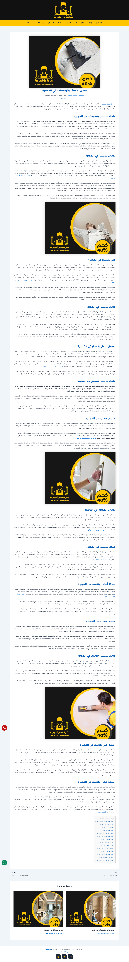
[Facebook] (70, 956)
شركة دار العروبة (107, 104)
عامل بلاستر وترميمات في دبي (101, 559)
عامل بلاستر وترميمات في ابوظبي (95, 530)
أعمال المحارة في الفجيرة (107, 842)
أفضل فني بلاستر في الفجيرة (106, 857)
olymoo (48, 949)
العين (82, 23)
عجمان (60, 23)
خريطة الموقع (64, 952)
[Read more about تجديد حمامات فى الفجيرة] (38, 909)
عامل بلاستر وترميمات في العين (86, 438)
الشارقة (68, 23)
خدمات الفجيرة (111, 934)
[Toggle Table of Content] (111, 818)
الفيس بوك (102, 812)
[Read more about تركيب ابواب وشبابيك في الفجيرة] (91, 909)
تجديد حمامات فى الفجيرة (53, 930)
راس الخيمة (40, 23)
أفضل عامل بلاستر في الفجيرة (105, 833)
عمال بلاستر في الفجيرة (107, 845)
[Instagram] (58, 956)
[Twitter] (64, 956)
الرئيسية (98, 23)
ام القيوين (50, 23)
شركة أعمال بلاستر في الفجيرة (105, 848)
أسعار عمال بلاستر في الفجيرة (105, 860)
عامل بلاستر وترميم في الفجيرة (105, 836)
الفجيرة (29, 23)
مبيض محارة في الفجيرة (107, 839)
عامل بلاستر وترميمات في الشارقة (53, 366)
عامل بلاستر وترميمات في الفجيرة (104, 821)
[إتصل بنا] (4, 728)
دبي (76, 23)
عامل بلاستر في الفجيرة (107, 830)
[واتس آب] (4, 862)
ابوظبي (89, 23)
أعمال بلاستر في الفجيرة (107, 824)
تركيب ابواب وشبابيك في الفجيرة (102, 930)
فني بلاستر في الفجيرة (108, 827)
